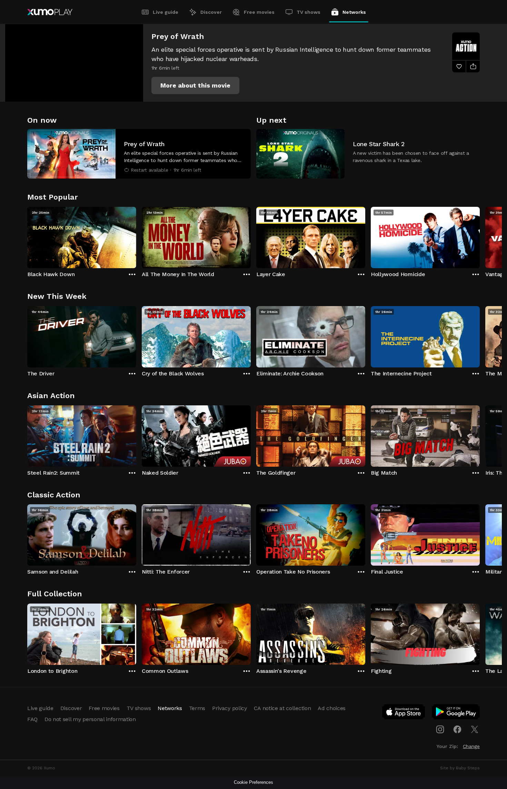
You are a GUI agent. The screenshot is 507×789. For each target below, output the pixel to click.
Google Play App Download (456, 713)
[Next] (479, 235)
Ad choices (332, 708)
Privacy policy (229, 708)
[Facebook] (457, 729)
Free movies (259, 12)
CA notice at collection (282, 708)
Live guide (165, 12)
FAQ (32, 719)
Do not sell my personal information (90, 719)
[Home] (49, 12)
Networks (354, 12)
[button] (195, 85)
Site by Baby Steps (460, 768)
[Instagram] (440, 729)
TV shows (308, 12)
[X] (474, 729)
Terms (197, 708)
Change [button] (471, 746)
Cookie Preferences (253, 782)
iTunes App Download (404, 713)
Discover (211, 12)
